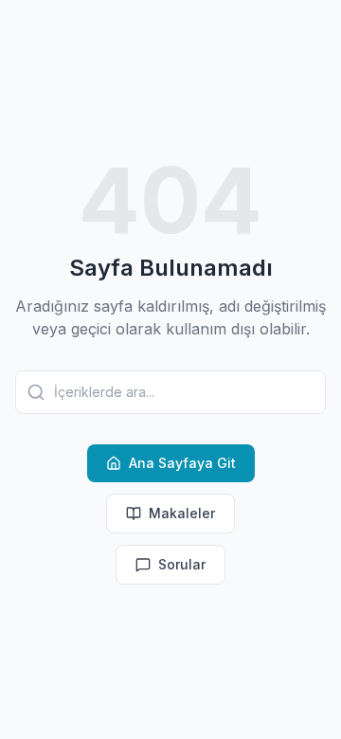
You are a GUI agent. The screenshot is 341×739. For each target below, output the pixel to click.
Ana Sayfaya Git (182, 463)
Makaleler (182, 513)
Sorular (182, 564)
